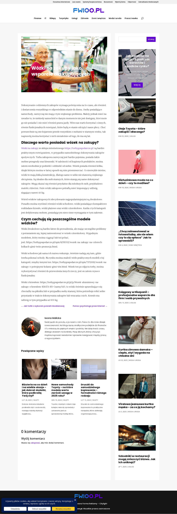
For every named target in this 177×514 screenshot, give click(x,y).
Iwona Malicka (57, 80)
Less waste (76, 2)
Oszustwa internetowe (61, 2)
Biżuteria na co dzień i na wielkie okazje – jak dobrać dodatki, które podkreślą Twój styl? (34, 390)
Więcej (137, 85)
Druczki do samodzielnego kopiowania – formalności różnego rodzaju (93, 390)
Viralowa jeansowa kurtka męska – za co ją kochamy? (136, 405)
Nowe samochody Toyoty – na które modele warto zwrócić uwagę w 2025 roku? (62, 390)
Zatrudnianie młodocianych (148, 2)
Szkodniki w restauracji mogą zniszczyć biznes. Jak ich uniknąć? (136, 459)
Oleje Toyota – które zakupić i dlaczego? (131, 130)
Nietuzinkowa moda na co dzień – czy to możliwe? (135, 181)
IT (45, 18)
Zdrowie (84, 18)
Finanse (37, 18)
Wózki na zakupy (29, 148)
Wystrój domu (120, 2)
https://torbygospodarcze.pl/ (79, 148)
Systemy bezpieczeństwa (92, 2)
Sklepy (52, 18)
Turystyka (63, 18)
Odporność (132, 2)
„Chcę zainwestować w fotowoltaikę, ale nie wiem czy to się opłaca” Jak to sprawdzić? (135, 236)
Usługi (74, 18)
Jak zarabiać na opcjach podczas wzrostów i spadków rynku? (137, 61)
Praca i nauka (131, 18)
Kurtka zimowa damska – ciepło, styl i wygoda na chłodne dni (135, 353)
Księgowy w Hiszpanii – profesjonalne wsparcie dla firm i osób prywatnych (136, 295)
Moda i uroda (115, 18)
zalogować (35, 443)
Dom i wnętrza (98, 18)
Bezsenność (108, 2)
